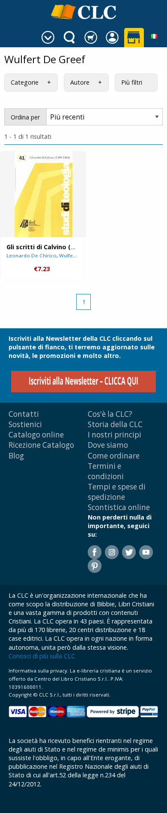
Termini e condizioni (106, 471)
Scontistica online (119, 507)
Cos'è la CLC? (110, 414)
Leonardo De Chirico (31, 255)
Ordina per (25, 117)
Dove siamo (108, 445)
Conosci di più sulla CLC (42, 656)
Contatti (24, 414)
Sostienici (25, 424)
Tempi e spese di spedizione (117, 492)
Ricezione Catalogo (41, 445)
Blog (16, 456)
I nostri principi (114, 435)
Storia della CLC (115, 424)
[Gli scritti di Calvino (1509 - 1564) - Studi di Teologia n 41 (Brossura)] (43, 194)
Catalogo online (36, 435)
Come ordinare (114, 456)
